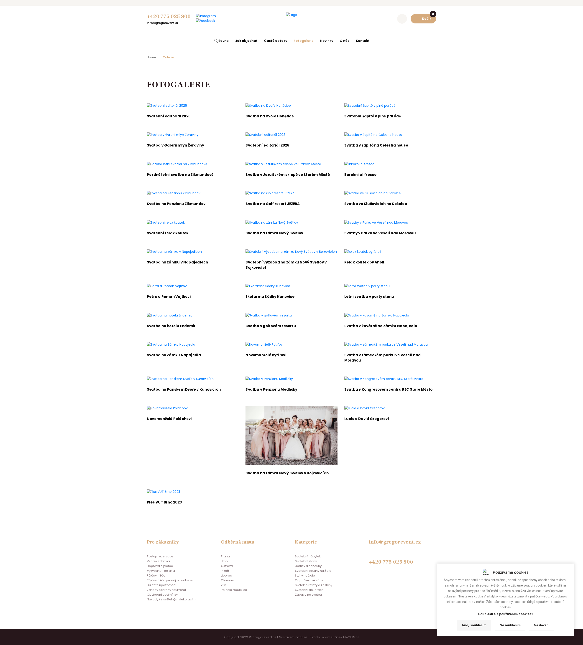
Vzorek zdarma (158, 561)
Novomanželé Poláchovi (169, 418)
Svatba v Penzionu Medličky (271, 389)
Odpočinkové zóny (309, 580)
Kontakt (363, 40)
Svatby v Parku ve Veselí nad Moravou (380, 233)
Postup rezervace (160, 556)
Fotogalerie (304, 40)
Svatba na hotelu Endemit (171, 326)
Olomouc (228, 580)
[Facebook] (205, 20)
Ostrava (227, 566)
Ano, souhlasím (474, 625)
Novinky (326, 40)
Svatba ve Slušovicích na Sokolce (375, 203)
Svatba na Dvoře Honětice (269, 116)
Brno (224, 561)
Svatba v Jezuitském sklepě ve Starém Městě (287, 174)
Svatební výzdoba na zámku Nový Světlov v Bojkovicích (286, 265)
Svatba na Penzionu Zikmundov (176, 203)
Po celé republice (234, 590)
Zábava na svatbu (308, 594)
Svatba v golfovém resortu (270, 326)
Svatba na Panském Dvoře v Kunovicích (184, 389)
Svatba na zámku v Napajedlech (177, 262)
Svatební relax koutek (168, 233)
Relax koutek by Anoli (364, 262)
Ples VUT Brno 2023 (164, 502)
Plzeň (225, 571)
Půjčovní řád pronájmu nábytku (170, 580)
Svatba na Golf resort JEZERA (272, 203)
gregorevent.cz (264, 637)
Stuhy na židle (305, 575)
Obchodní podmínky (162, 594)
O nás (344, 40)
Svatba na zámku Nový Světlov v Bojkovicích (286, 473)
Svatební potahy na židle (313, 571)
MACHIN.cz (351, 637)
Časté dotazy (275, 40)
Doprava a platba (160, 566)
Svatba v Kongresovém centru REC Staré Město (388, 389)
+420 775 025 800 (169, 16)
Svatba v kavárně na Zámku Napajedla (380, 326)
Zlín (223, 585)
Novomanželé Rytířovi (265, 355)
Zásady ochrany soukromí (166, 590)
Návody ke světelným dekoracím (171, 599)
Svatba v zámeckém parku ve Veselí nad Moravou (382, 358)
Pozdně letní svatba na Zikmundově (180, 174)
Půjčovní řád (156, 575)
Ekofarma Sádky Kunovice (269, 296)
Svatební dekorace (309, 590)
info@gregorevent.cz (163, 23)
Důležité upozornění (161, 585)
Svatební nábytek (308, 556)
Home (151, 57)
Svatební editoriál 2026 (169, 116)
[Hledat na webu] (402, 19)
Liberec (226, 575)
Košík (428, 17)
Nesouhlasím (510, 625)
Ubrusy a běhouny (308, 566)
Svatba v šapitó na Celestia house (376, 145)
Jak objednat (246, 40)
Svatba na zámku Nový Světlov (274, 233)
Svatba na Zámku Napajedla (174, 355)
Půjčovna (221, 40)
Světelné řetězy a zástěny (313, 585)
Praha (225, 556)
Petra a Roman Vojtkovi (169, 296)
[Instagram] (206, 16)
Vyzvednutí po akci (161, 571)
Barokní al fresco (360, 174)
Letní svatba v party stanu (369, 296)
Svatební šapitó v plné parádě (372, 116)
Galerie (168, 57)
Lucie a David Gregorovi (366, 418)
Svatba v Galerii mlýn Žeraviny (175, 145)
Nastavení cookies (293, 637)
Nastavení (542, 625)
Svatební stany (306, 561)
